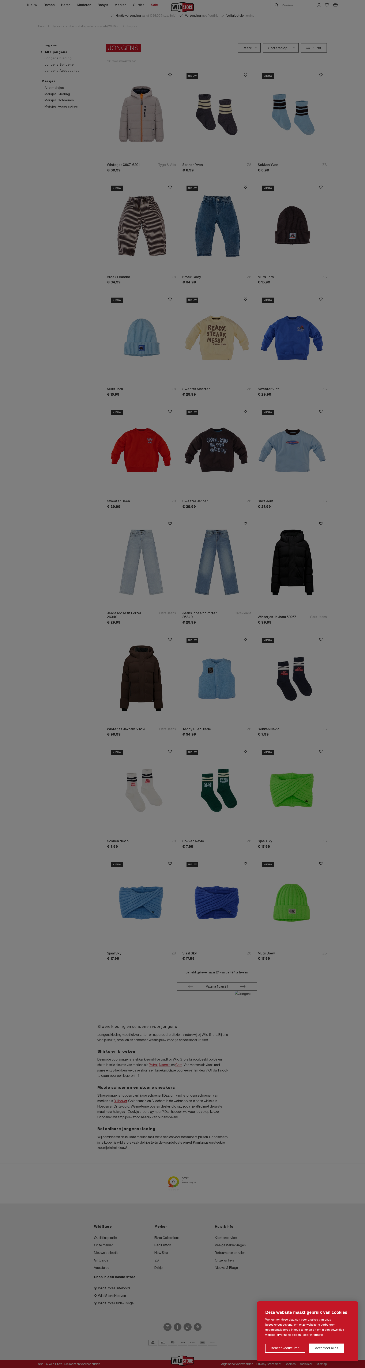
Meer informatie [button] (313, 1334)
